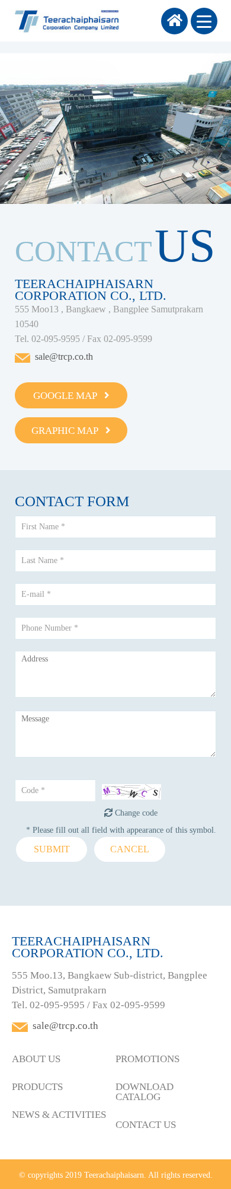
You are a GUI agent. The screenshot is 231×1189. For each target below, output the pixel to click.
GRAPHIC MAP (68, 430)
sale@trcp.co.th (64, 356)
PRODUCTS (37, 1086)
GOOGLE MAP (68, 395)
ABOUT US (36, 1059)
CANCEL (129, 849)
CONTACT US (146, 1124)
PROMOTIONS (147, 1059)
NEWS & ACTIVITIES (59, 1114)
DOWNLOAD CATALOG (145, 1091)
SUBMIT (52, 849)
